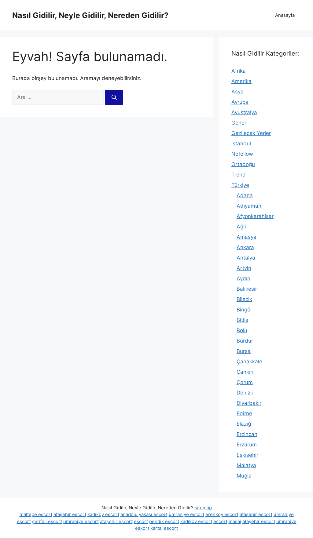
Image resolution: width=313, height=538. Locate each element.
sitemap (203, 508)
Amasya (246, 237)
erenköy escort (221, 514)
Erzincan (247, 434)
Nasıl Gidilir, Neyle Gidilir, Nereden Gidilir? (90, 15)
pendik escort (164, 521)
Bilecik (244, 299)
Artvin (244, 268)
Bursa (244, 351)
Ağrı (241, 227)
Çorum (245, 382)
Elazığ (244, 424)
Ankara (245, 247)
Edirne (244, 413)
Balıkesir (247, 289)
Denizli (245, 393)
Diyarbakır (249, 403)
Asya (237, 92)
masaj (235, 521)
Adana (245, 195)
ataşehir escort (69, 514)
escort (141, 521)
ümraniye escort (186, 514)
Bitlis (242, 320)
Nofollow (242, 154)
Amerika (241, 81)
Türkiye (240, 185)
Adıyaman (249, 206)
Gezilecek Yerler (251, 133)
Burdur (245, 341)
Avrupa (240, 102)
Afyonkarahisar (255, 216)
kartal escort (164, 528)
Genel (238, 123)
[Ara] (114, 97)
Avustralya (244, 112)
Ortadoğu (243, 164)
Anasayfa (285, 15)
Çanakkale (249, 361)
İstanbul (241, 143)
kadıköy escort (103, 514)
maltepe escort (36, 514)
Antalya (246, 258)
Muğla (244, 476)
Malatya (246, 465)
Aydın (243, 278)
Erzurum (247, 445)
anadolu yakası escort (144, 514)
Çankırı (245, 372)
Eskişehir (247, 455)
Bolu (242, 330)
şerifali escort (47, 521)
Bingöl (244, 310)
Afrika (238, 71)
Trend (238, 175)
